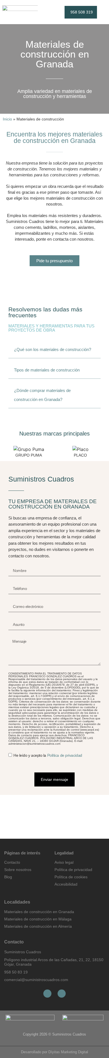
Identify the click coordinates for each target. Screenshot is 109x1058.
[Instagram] (62, 993)
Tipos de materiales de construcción (47, 370)
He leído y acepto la (47, 755)
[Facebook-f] (47, 993)
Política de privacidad (64, 755)
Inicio (7, 119)
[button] (44, 12)
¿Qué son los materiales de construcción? (52, 349)
